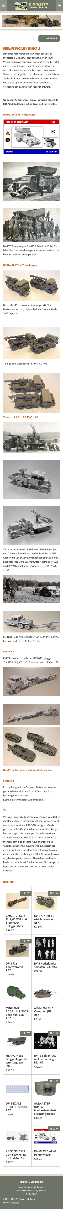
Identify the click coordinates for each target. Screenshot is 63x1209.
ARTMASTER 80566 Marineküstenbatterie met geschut (45, 1109)
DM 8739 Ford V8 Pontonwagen (45, 1153)
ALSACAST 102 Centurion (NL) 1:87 (43, 1011)
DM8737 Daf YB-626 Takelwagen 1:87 (45, 919)
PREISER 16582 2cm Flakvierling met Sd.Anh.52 (16, 1155)
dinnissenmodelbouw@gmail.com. (26, 799)
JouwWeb (15, 1203)
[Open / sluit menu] (3, 5)
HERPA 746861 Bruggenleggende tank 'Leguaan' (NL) (16, 1061)
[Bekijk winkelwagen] (59, 5)
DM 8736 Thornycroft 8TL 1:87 (16, 967)
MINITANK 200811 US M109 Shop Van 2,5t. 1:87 (17, 1013)
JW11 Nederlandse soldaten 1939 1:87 (45, 965)
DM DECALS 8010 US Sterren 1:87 (16, 1107)
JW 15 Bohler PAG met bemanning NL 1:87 (45, 1059)
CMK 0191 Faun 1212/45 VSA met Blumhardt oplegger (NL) (16, 921)
